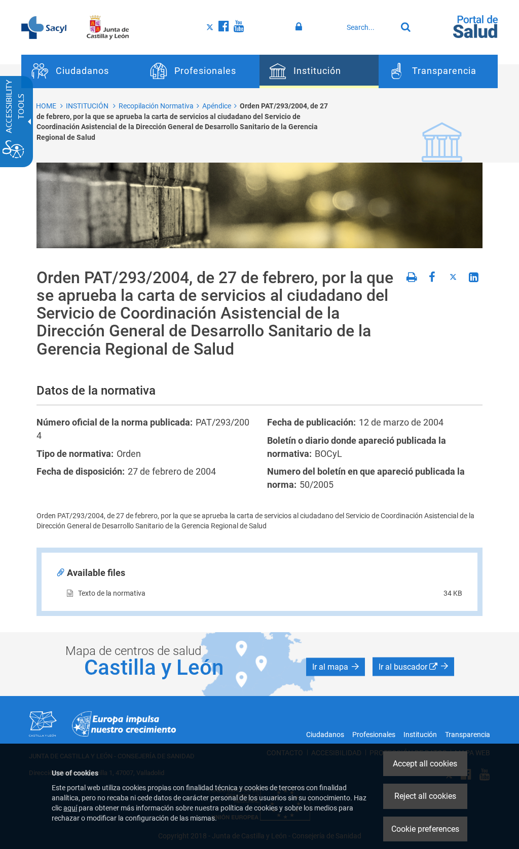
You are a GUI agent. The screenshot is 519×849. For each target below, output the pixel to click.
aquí (70, 808)
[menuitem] (80, 71)
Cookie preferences (425, 829)
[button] (335, 667)
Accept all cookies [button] (425, 763)
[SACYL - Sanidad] (43, 27)
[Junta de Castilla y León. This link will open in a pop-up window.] (108, 27)
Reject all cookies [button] (425, 796)
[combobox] (369, 27)
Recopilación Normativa (156, 106)
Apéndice (216, 106)
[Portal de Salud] (475, 26)
